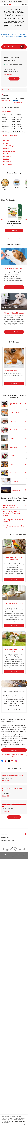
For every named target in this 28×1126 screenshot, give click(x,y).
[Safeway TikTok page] (24, 850)
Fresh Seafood (17, 412)
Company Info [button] (5, 837)
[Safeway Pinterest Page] (11, 850)
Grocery (4, 1)
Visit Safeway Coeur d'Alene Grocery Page (14, 755)
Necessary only (14, 1124)
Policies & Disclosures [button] (7, 840)
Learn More (17, 287)
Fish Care (6, 159)
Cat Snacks (6, 143)
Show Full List (7, 164)
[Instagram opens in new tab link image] (16, 850)
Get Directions (8, 74)
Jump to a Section (7, 90)
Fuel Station (18, 490)
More (22, 47)
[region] (14, 1120)
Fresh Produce (17, 430)
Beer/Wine (17, 447)
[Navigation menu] (2, 4)
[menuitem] (7, 47)
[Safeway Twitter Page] (7, 850)
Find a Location (15, 817)
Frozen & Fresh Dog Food (10, 135)
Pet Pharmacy (7, 161)
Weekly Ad (5, 781)
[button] (22, 4)
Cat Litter (6, 141)
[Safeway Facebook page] (3, 850)
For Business (19, 1)
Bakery (17, 464)
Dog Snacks (6, 148)
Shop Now (14, 79)
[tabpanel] (14, 218)
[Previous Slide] (2, 219)
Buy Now (17, 230)
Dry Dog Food (7, 156)
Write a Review (17, 103)
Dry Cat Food (7, 154)
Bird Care (6, 138)
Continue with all (22, 1124)
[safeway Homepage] (7, 4)
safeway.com (18, 750)
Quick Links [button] (4, 834)
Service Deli (17, 473)
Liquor (17, 438)
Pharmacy (13, 1)
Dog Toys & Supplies (9, 151)
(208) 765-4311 (6, 100)
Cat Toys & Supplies (9, 146)
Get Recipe (17, 383)
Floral (17, 455)
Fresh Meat (17, 421)
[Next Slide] (26, 219)
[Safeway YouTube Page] (20, 850)
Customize (14, 1121)
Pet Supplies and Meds (17, 404)
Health (8, 1)
